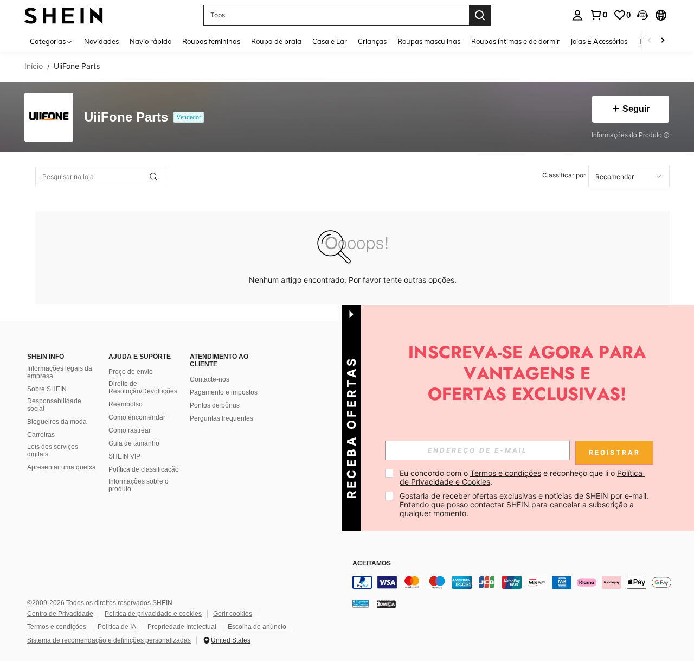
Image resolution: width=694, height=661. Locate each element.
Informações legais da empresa (59, 372)
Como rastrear (129, 430)
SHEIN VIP (124, 456)
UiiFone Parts (126, 117)
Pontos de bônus (215, 405)
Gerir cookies (232, 614)
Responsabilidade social (54, 404)
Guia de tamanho (133, 443)
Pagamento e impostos (224, 392)
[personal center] (577, 15)
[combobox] (629, 176)
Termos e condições (56, 627)
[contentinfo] (515, 582)
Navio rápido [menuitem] (150, 41)
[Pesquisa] (480, 15)
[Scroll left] (649, 41)
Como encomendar (136, 417)
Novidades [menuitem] (101, 41)
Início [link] (33, 66)
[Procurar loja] (153, 176)
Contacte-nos (209, 379)
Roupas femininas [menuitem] (211, 41)
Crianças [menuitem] (372, 41)
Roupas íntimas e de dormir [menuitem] (515, 41)
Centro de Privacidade (60, 614)
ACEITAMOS (371, 563)
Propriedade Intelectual (181, 627)
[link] (598, 14)
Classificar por (564, 175)
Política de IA (117, 627)
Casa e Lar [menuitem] (329, 41)
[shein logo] (63, 15)
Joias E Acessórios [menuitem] (598, 41)
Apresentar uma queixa (61, 467)
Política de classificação (143, 469)
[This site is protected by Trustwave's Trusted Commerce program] (360, 603)
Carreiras (41, 434)
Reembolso (125, 404)
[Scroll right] (662, 41)
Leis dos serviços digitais (52, 450)
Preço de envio (130, 372)
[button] (642, 15)
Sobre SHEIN (47, 389)
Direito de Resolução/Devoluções (142, 387)
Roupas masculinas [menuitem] (428, 41)
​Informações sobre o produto (138, 485)
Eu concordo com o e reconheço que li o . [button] (522, 477)
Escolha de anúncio (257, 627)
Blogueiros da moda (57, 421)
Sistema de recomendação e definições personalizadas (109, 640)
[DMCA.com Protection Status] (386, 603)
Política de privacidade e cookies (153, 614)
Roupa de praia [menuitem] (276, 41)
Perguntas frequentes (221, 418)
